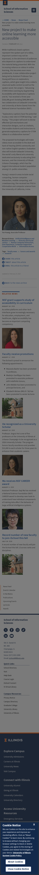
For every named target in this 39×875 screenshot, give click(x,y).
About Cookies (15, 861)
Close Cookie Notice (18, 869)
